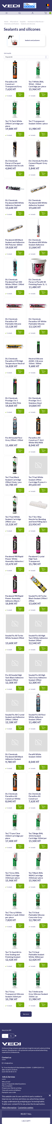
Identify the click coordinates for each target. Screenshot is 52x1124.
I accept (26, 1121)
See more (26, 1014)
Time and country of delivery (11, 1090)
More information (9, 1107)
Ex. (11, 1036)
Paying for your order (9, 1092)
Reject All (26, 1114)
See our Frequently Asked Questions (14, 1084)
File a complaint (7, 1086)
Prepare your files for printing (11, 1088)
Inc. (5, 1036)
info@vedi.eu (8, 1063)
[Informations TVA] (15, 1036)
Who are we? (6, 1082)
